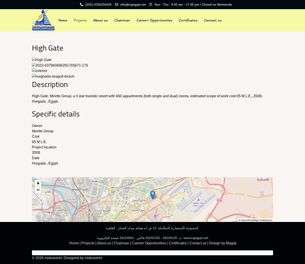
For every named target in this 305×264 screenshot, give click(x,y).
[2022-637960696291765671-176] (60, 65)
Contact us (212, 20)
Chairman (122, 20)
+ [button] (38, 183)
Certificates (188, 20)
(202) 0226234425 (98, 4)
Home (62, 20)
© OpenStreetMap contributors (255, 220)
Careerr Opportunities (154, 20)
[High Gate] (42, 59)
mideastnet (93, 258)
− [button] (38, 190)
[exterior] (39, 71)
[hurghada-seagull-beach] (53, 76)
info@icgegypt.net (133, 4)
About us (100, 20)
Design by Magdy (223, 243)
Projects (80, 20)
